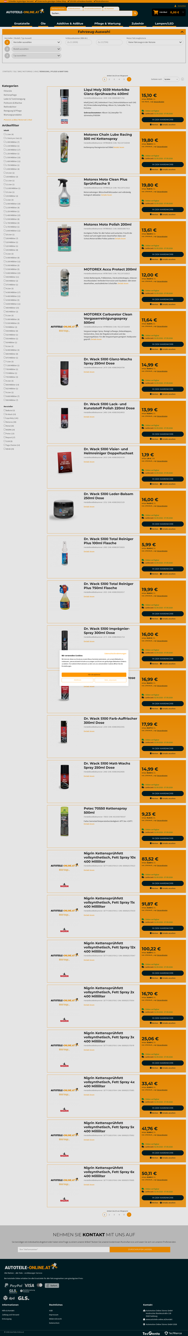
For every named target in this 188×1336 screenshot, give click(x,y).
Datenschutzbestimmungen (115, 653)
